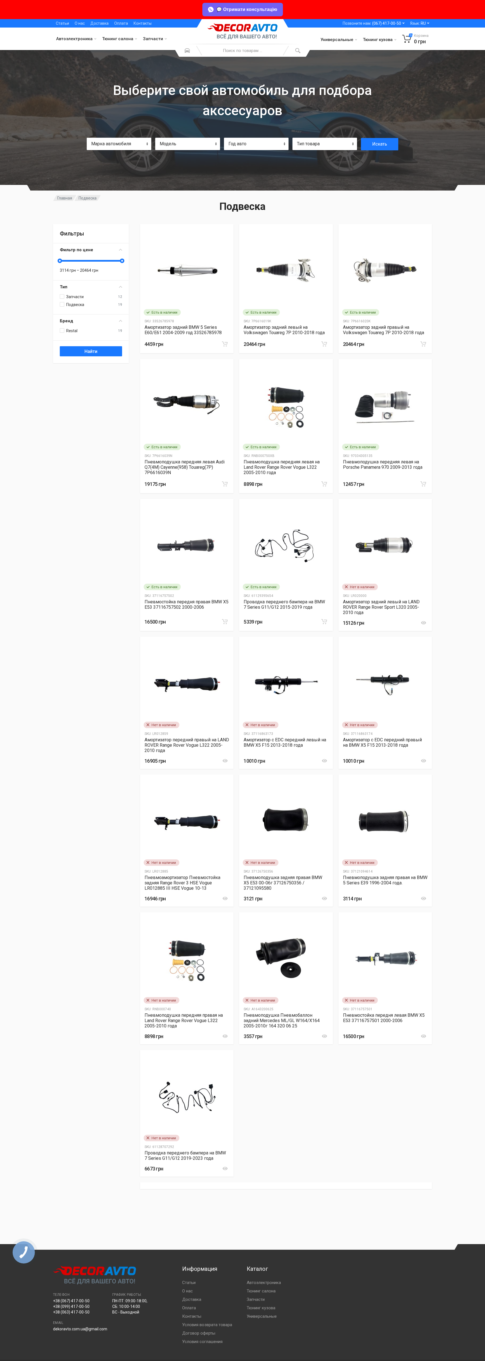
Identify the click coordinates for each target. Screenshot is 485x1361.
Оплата (121, 23)
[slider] (60, 261)
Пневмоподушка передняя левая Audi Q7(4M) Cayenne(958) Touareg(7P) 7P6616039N (185, 467)
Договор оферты (198, 1333)
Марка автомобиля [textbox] (111, 143)
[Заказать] (225, 344)
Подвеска (88, 198)
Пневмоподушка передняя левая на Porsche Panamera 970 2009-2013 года (382, 464)
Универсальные (337, 39)
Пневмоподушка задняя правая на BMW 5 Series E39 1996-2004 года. (385, 880)
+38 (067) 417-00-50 (71, 1301)
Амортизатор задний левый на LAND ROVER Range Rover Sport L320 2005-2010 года (381, 607)
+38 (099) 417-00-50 (71, 1306)
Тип (63, 286)
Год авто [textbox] (237, 143)
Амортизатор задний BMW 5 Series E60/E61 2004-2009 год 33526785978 (183, 330)
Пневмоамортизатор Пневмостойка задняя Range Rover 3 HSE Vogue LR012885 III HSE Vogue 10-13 (182, 883)
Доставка (99, 23)
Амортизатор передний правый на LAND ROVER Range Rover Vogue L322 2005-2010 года (187, 745)
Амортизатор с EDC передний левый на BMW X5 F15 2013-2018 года (285, 742)
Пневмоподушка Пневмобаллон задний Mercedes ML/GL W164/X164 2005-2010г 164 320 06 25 (282, 1021)
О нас (80, 23)
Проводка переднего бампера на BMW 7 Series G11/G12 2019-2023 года (185, 1155)
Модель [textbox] (168, 143)
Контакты (143, 23)
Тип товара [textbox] (308, 143)
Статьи (62, 23)
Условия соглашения (202, 1341)
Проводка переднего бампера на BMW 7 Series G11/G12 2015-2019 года (284, 604)
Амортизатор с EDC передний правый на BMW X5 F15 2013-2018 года (382, 742)
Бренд (66, 320)
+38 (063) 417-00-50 (71, 1312)
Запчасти (153, 38)
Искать (379, 144)
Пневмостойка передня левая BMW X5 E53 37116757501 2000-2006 (384, 1018)
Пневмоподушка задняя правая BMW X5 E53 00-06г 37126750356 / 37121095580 (283, 883)
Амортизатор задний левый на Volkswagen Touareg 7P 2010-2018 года (284, 330)
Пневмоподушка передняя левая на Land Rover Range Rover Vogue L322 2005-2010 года (282, 467)
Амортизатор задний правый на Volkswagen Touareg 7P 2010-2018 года (383, 330)
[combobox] (119, 144)
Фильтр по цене (76, 249)
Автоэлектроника (74, 38)
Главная (64, 198)
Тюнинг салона (117, 38)
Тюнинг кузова (378, 39)
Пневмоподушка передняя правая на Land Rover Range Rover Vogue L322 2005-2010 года (184, 1021)
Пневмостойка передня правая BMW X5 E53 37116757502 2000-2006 (186, 604)
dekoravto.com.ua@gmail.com (80, 1329)
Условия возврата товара (207, 1324)
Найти (90, 351)
